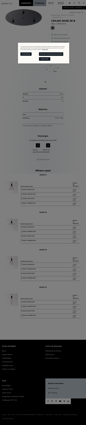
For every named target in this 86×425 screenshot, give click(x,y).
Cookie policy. (45, 49)
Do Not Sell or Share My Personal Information (51, 54)
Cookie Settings (26, 54)
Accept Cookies (45, 58)
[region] (43, 53)
